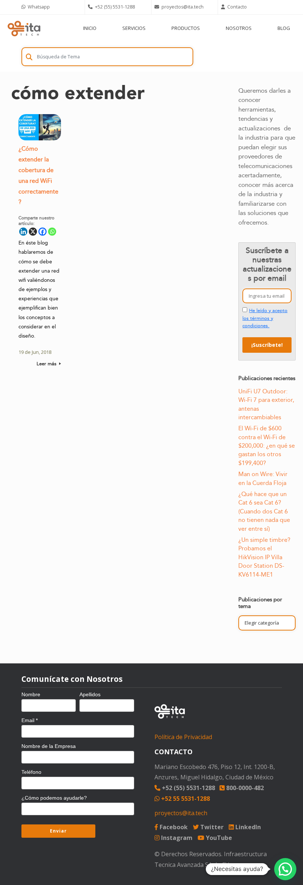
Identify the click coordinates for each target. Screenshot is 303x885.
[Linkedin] (23, 232)
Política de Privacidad (183, 737)
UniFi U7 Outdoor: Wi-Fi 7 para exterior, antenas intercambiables (266, 404)
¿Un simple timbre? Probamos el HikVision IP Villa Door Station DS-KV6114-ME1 (264, 557)
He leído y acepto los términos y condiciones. (264, 318)
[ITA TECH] (24, 28)
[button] (285, 869)
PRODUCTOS (185, 28)
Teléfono (31, 772)
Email (29, 720)
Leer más (47, 364)
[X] (33, 232)
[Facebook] (42, 232)
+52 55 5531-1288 (185, 799)
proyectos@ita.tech (180, 813)
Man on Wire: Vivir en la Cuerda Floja (262, 478)
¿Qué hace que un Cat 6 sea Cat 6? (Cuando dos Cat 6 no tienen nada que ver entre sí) (264, 511)
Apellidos (90, 694)
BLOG (284, 28)
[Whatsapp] (52, 232)
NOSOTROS (239, 28)
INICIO (89, 28)
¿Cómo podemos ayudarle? (54, 798)
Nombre (30, 694)
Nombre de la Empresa (48, 746)
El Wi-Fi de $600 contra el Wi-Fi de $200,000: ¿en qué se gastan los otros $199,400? (266, 446)
